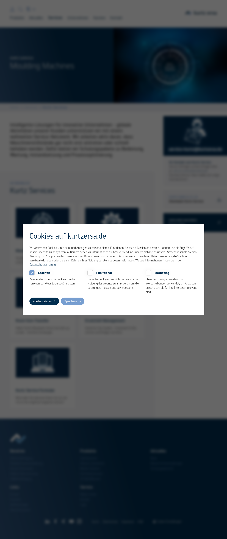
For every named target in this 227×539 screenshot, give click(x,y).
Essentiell (45, 273)
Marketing (161, 273)
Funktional (104, 273)
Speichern (70, 301)
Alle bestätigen (42, 301)
